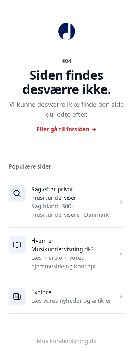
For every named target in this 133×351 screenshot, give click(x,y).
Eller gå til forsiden (66, 129)
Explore (41, 292)
